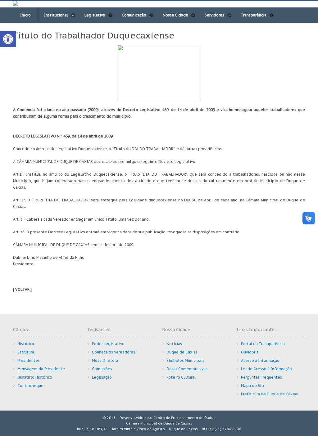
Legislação (102, 377)
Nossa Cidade (175, 15)
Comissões (102, 368)
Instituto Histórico (34, 377)
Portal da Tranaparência (263, 343)
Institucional (56, 15)
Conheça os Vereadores (113, 352)
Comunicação (134, 15)
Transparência (253, 15)
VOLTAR (22, 289)
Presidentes (28, 360)
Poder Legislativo (108, 343)
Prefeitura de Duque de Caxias (269, 394)
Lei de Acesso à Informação (266, 368)
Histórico (25, 343)
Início (25, 15)
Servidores (214, 15)
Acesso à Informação (260, 360)
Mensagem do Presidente (41, 368)
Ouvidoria (250, 352)
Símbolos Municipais (185, 360)
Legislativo (94, 15)
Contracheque (30, 385)
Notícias (174, 343)
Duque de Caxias (182, 352)
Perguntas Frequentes (261, 377)
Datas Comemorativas (186, 368)
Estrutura (25, 352)
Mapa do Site (253, 385)
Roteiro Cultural (181, 377)
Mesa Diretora (105, 360)
